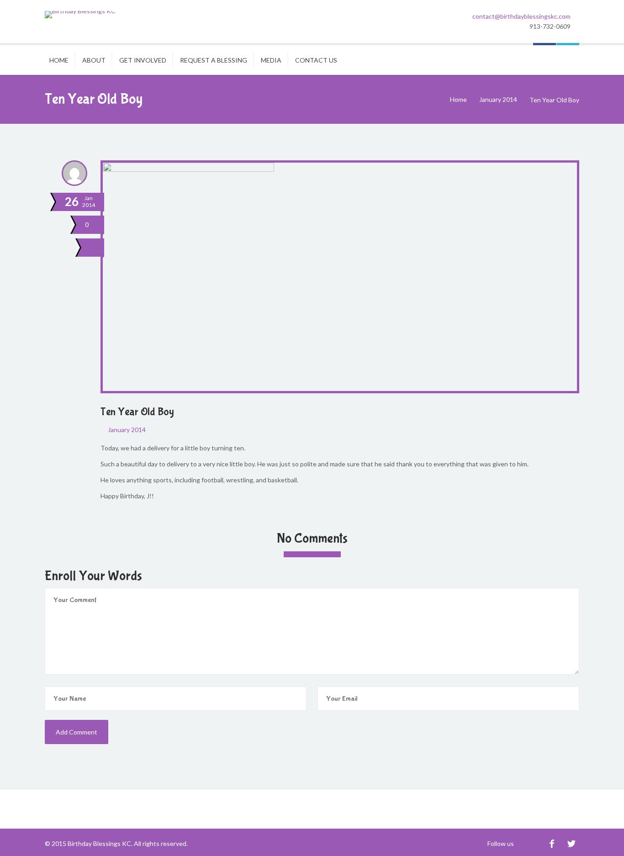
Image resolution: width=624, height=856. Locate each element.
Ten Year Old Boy (137, 412)
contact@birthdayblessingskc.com (521, 16)
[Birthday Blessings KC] (80, 14)
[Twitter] (571, 843)
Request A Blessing (213, 60)
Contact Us (316, 60)
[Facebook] (552, 843)
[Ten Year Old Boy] (94, 247)
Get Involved (142, 60)
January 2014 (498, 99)
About (94, 60)
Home (59, 60)
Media (271, 60)
